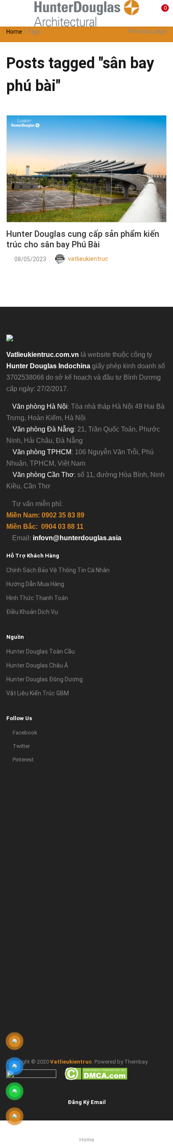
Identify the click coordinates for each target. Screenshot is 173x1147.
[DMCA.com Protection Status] (96, 1073)
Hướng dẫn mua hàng (35, 584)
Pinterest (23, 759)
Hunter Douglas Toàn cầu (40, 651)
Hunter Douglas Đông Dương (44, 679)
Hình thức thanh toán (37, 598)
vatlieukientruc (88, 258)
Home (14, 31)
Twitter (21, 746)
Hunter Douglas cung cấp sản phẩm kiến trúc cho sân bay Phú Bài (82, 239)
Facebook (25, 732)
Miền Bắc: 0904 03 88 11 (45, 526)
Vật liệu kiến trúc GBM (37, 693)
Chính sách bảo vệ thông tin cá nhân (58, 570)
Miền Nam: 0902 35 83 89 (45, 515)
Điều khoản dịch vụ (32, 611)
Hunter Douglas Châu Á (37, 665)
